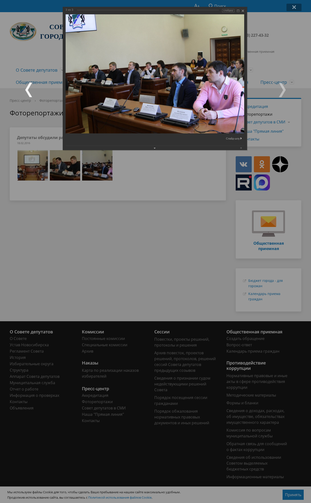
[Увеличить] (238, 11)
